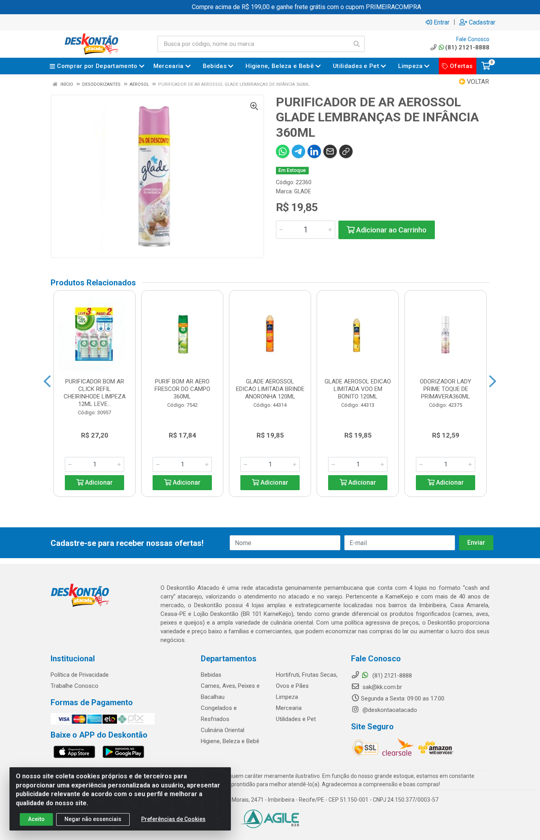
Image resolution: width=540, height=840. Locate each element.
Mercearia (289, 708)
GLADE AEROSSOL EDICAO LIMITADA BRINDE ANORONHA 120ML (270, 389)
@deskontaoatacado (389, 710)
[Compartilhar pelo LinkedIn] (314, 151)
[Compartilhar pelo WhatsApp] (282, 151)
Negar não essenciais (92, 819)
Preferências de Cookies (173, 819)
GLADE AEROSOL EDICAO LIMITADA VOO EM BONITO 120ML (358, 389)
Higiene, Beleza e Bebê (230, 741)
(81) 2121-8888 (467, 47)
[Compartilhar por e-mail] (330, 151)
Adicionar (98, 482)
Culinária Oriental (222, 730)
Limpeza (287, 696)
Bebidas (211, 674)
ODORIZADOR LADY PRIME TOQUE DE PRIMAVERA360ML (445, 389)
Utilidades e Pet (296, 719)
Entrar (441, 22)
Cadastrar (482, 22)
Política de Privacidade (80, 674)
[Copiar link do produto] (346, 151)
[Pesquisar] (356, 44)
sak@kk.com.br (381, 687)
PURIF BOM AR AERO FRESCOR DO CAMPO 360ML (182, 389)
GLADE (302, 191)
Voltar (477, 81)
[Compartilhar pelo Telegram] (298, 151)
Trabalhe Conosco (74, 685)
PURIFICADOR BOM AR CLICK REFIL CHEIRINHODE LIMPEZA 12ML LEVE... (95, 393)
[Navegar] (47, 381)
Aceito (36, 819)
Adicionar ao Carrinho (391, 230)
